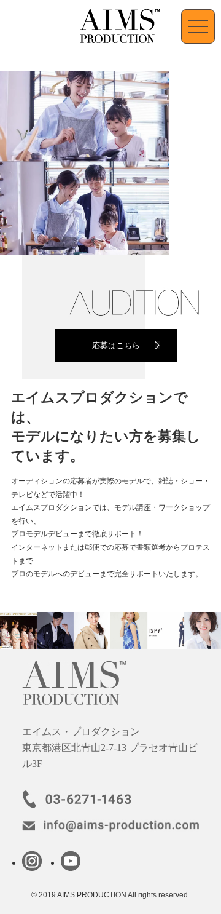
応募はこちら (116, 345)
